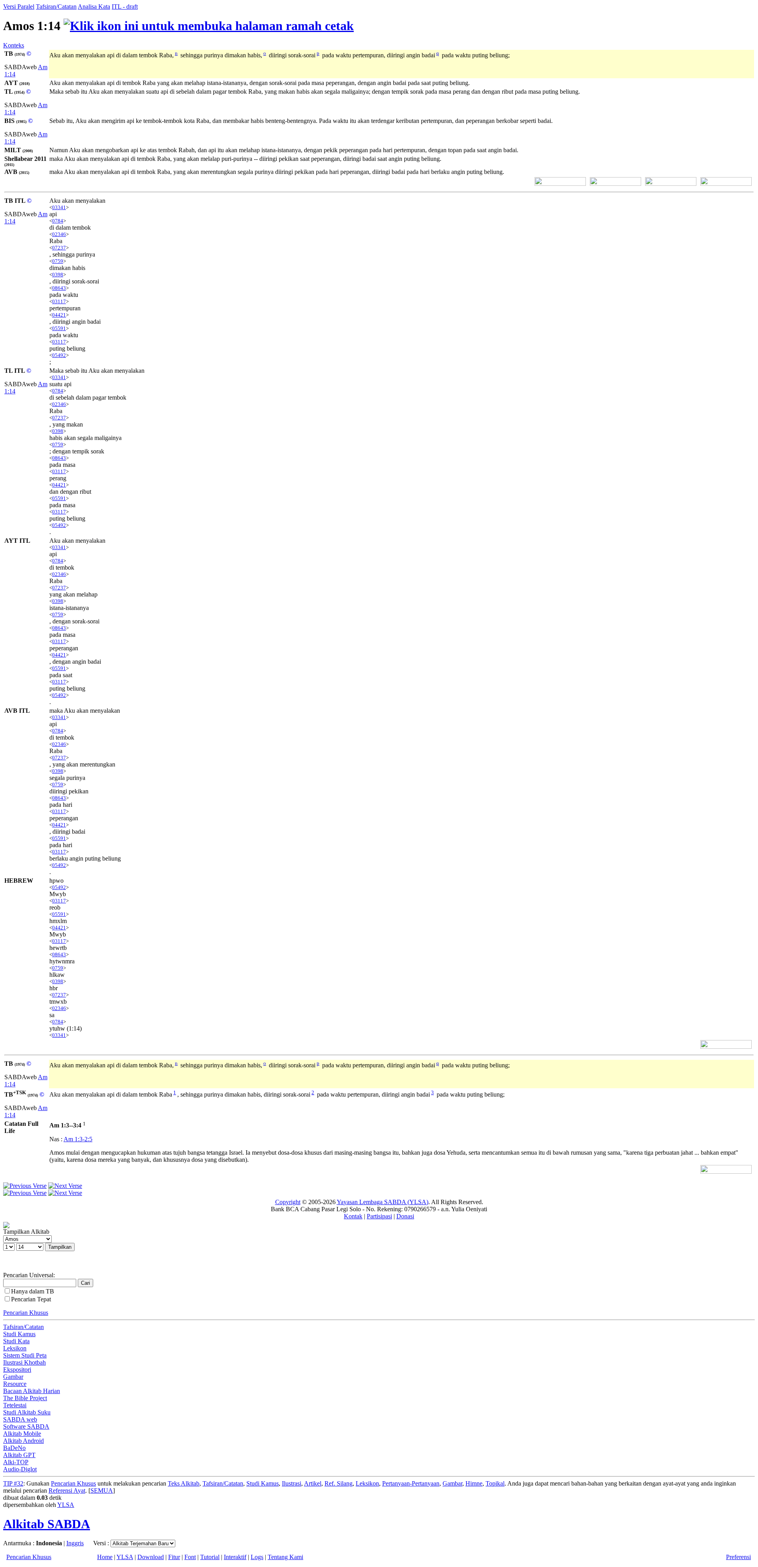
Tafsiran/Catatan (56, 6)
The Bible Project (25, 1398)
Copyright (287, 1202)
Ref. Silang (339, 1483)
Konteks (13, 45)
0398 (57, 275)
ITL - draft (125, 6)
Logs (257, 1557)
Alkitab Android (23, 1440)
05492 (59, 355)
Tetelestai (14, 1405)
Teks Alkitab (183, 1483)
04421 (59, 315)
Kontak (353, 1216)
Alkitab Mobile (22, 1433)
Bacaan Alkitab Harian (31, 1391)
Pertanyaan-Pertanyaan (410, 1483)
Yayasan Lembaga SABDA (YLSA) (382, 1202)
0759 (57, 261)
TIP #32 (13, 1483)
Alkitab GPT (19, 1455)
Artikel (312, 1483)
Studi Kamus (19, 1334)
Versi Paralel (18, 6)
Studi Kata (16, 1341)
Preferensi (738, 1557)
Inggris (75, 1543)
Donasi (405, 1216)
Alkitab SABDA (46, 1524)
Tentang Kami (285, 1557)
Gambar (13, 1376)
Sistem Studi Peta (25, 1355)
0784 (57, 221)
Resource (14, 1383)
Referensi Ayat (67, 1490)
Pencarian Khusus (25, 1312)
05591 (59, 328)
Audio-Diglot (20, 1469)
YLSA (65, 1504)
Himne (473, 1483)
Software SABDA (26, 1426)
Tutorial (210, 1557)
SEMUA (101, 1490)
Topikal (495, 1483)
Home (105, 1557)
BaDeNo (14, 1447)
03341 (59, 207)
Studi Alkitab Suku (27, 1412)
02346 (59, 234)
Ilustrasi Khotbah (24, 1362)
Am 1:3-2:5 (78, 1139)
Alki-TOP (15, 1462)
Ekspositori (17, 1369)
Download (150, 1557)
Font (190, 1557)
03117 (59, 301)
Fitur (174, 1557)
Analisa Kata (94, 6)
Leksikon (14, 1348)
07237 (59, 248)
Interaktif (235, 1557)
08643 (59, 288)
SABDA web (20, 1419)
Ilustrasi (291, 1483)
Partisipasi (379, 1216)
